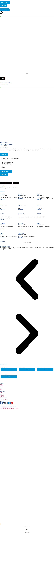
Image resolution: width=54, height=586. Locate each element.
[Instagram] (4, 403)
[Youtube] (12, 403)
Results (2, 78)
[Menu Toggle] (27, 73)
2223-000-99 (21, 213)
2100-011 (38, 223)
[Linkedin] (9, 403)
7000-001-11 (39, 194)
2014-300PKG (3, 194)
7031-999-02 (21, 194)
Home (1, 142)
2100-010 (2, 233)
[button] (4, 154)
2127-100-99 (2, 223)
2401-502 (2, 213)
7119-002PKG (21, 233)
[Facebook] (1, 403)
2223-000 (39, 213)
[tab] (2, 183)
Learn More (2, 199)
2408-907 (39, 204)
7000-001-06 (2, 204)
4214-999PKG (21, 204)
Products (5, 142)
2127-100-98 (20, 223)
